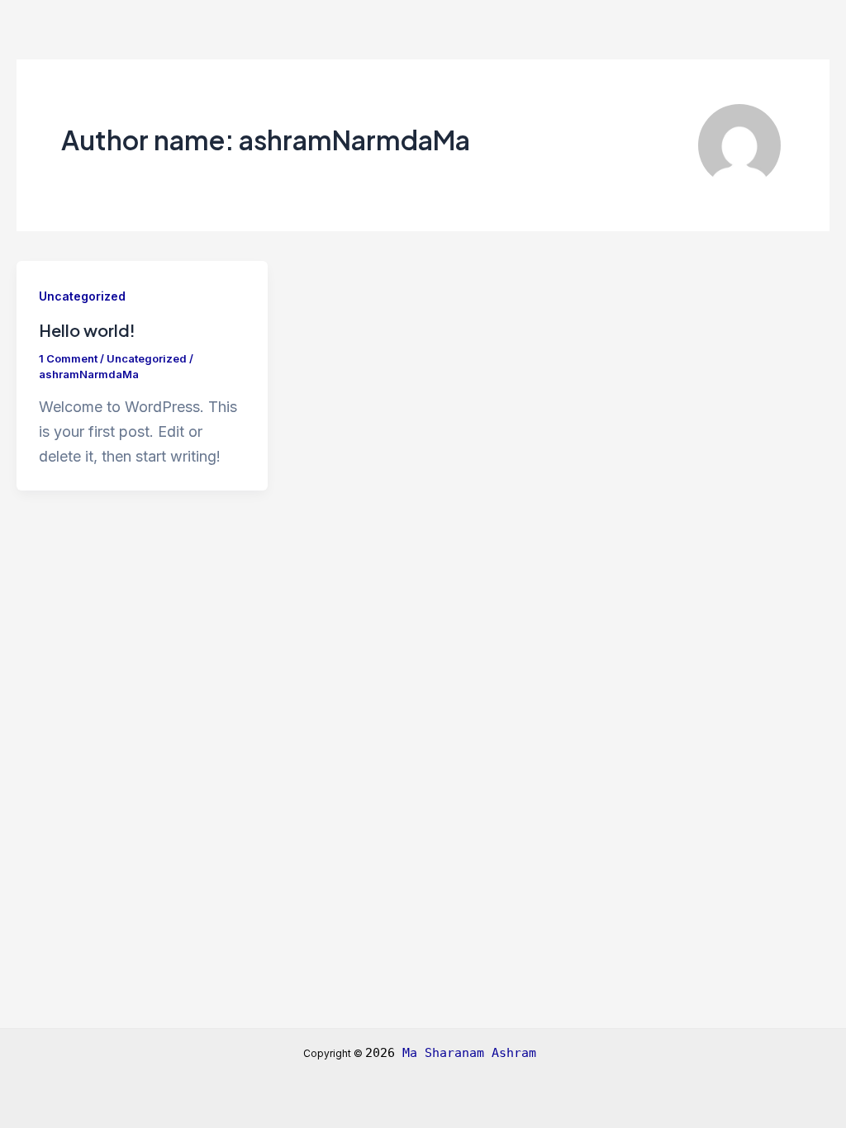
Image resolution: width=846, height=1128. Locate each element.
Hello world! (87, 330)
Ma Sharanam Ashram (473, 1052)
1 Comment (68, 358)
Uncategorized (82, 296)
